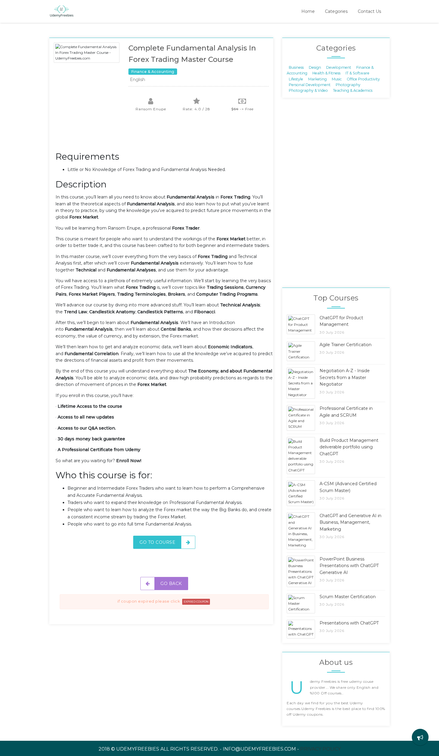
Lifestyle (296, 79)
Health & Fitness (326, 73)
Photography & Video (308, 90)
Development (338, 67)
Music (337, 79)
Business (296, 67)
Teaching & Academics (352, 90)
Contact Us (369, 11)
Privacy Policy (320, 749)
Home (308, 11)
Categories (336, 11)
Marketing (317, 79)
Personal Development (310, 85)
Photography (348, 85)
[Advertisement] (164, 134)
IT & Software (357, 73)
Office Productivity (363, 79)
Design (315, 67)
